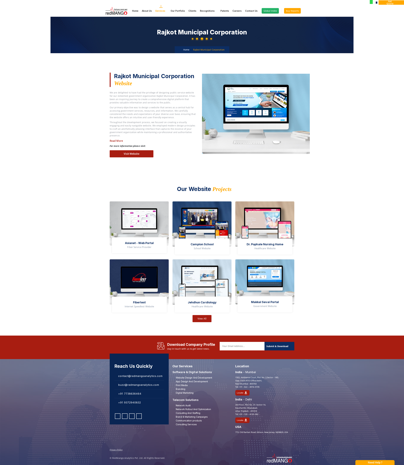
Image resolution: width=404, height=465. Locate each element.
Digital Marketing (184, 392)
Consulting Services (186, 424)
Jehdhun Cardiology (202, 302)
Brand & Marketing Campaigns (192, 416)
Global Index (270, 10)
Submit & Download (277, 346)
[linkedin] (132, 416)
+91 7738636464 (129, 393)
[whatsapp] (371, 2)
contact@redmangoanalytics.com (140, 376)
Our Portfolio (178, 10)
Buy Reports (292, 10)
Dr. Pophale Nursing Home (265, 244)
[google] (376, 2)
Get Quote (389, 2)
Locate (240, 393)
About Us (147, 10)
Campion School (202, 244)
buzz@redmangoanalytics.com (138, 384)
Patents (224, 10)
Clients (192, 10)
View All (202, 318)
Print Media (182, 385)
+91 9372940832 (129, 402)
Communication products (189, 420)
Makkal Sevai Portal (265, 302)
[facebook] (117, 416)
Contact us (251, 10)
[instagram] (125, 416)
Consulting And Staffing (188, 413)
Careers (237, 10)
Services (160, 10)
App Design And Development (192, 381)
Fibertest (139, 302)
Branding (180, 389)
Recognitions (207, 10)
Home (135, 10)
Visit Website (131, 153)
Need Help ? (375, 462)
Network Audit (183, 405)
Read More (116, 141)
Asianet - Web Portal (139, 243)
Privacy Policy (116, 449)
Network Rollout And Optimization (193, 409)
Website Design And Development (194, 377)
